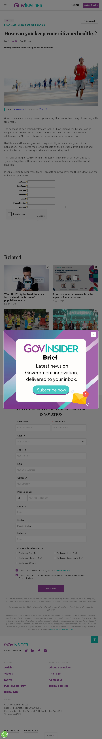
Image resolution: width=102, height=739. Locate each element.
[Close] (93, 334)
